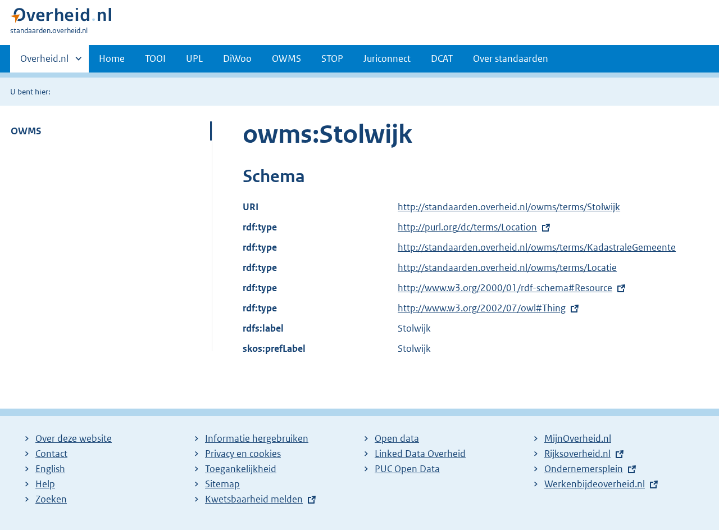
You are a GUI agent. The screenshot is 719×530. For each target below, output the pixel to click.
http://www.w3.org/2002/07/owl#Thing (482, 308)
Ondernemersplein (583, 469)
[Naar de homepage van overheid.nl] (60, 18)
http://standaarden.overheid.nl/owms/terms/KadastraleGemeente (537, 247)
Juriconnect (387, 58)
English (50, 469)
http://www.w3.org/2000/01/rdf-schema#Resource (505, 288)
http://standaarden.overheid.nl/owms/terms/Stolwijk (509, 207)
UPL (194, 58)
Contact (51, 453)
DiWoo (237, 58)
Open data (397, 438)
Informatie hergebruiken (256, 438)
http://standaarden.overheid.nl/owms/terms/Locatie (507, 267)
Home (112, 58)
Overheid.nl (44, 62)
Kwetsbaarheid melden (254, 499)
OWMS (286, 58)
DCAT (442, 58)
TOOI (155, 58)
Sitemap (222, 484)
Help (45, 484)
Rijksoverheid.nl (577, 453)
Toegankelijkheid (240, 469)
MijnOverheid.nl (577, 438)
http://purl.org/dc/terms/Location (467, 227)
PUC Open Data (407, 469)
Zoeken (51, 499)
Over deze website (73, 438)
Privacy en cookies (243, 453)
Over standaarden (510, 58)
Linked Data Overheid (420, 453)
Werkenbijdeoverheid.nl (594, 484)
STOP (332, 58)
